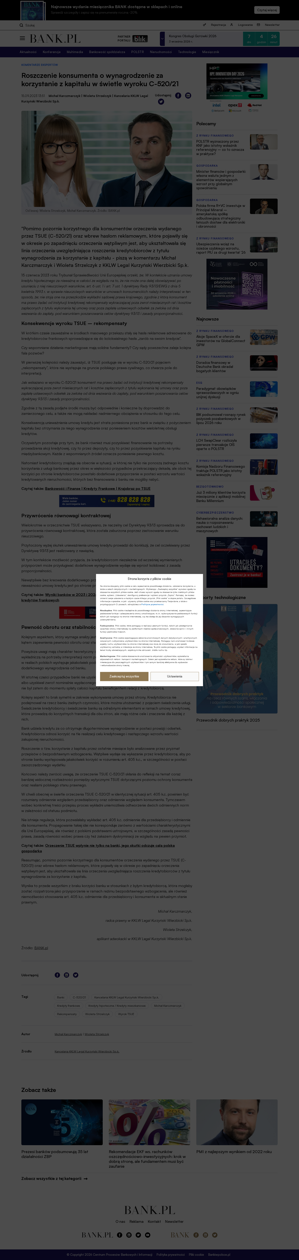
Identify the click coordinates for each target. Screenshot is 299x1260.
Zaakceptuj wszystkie (124, 676)
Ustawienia (174, 676)
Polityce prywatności (152, 604)
